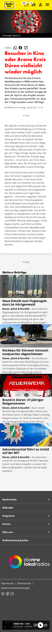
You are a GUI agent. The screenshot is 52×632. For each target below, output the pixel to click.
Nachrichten (9, 499)
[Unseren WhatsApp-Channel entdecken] (3, 593)
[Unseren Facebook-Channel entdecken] (7, 593)
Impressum (7, 583)
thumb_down (35, 625)
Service (6, 524)
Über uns (7, 532)
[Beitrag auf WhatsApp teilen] (15, 47)
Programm (8, 515)
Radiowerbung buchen (15, 540)
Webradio (7, 507)
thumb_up (45, 625)
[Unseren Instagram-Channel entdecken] (12, 593)
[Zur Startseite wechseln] (9, 5)
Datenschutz (24, 583)
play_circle (40, 625)
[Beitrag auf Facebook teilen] (20, 47)
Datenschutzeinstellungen (15, 588)
